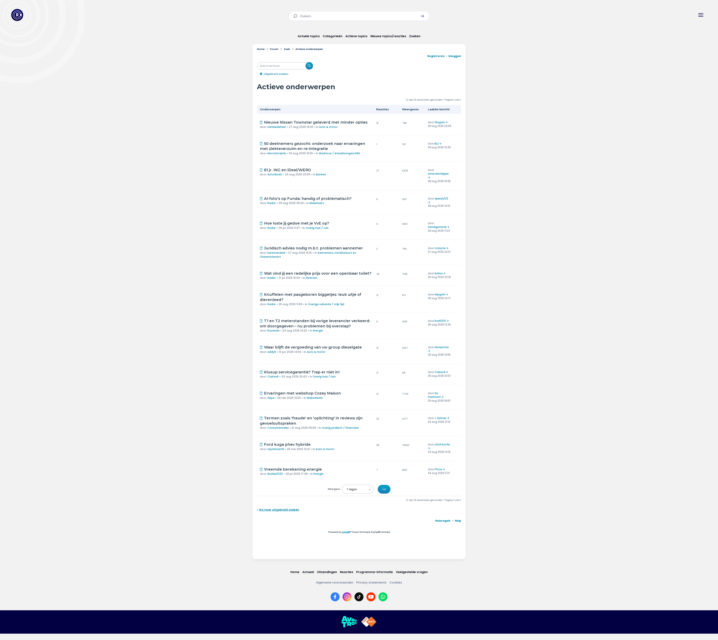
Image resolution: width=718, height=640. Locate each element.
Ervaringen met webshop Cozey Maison (302, 393)
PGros (438, 469)
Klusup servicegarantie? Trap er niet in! (302, 372)
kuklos (439, 273)
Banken (321, 174)
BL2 (437, 143)
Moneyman (442, 347)
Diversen (311, 278)
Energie (318, 330)
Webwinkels (315, 398)
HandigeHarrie (437, 227)
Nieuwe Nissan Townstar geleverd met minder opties (316, 122)
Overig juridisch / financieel (340, 428)
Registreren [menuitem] (436, 56)
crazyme (440, 248)
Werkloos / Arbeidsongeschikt (339, 153)
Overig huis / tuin (317, 228)
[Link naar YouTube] (370, 596)
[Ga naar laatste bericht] (447, 122)
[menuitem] (442, 521)
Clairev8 (273, 376)
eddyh (271, 352)
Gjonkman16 (275, 449)
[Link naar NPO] (369, 622)
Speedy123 (441, 198)
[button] (422, 16)
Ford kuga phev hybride (287, 444)
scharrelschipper (438, 174)
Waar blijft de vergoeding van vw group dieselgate (313, 347)
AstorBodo (274, 174)
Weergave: (334, 489)
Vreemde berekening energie (293, 469)
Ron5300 (440, 321)
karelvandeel (276, 253)
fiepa (270, 398)
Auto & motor (328, 127)
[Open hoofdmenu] (701, 15)
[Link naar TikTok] (359, 596)
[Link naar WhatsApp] (382, 596)
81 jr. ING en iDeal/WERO (287, 170)
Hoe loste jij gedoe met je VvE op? (296, 223)
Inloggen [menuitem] (454, 56)
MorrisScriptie (276, 153)
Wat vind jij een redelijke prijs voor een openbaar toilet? (317, 273)
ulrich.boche (442, 444)
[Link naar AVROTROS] (349, 622)
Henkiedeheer (276, 127)
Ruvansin (273, 330)
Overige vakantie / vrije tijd (326, 304)
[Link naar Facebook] (335, 596)
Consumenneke (278, 428)
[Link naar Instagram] (347, 596)
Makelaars (316, 203)
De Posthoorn (434, 395)
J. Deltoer (441, 418)
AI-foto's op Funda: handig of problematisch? (308, 198)
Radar (271, 203)
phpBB (346, 532)
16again (440, 122)
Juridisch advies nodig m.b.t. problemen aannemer (313, 248)
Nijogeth (440, 294)
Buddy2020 (275, 474)
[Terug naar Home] (17, 15)
